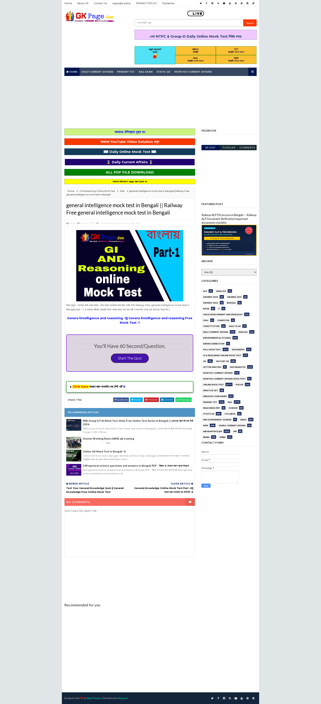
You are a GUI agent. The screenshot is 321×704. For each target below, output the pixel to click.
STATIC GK (208, 414)
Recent (210, 147)
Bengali (231, 303)
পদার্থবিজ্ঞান (222, 437)
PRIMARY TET (210, 402)
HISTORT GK (222, 361)
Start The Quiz (130, 358)
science (233, 408)
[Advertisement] (160, 101)
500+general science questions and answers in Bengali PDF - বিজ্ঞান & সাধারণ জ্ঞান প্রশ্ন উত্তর (136, 465)
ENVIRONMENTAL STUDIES (217, 338)
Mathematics (238, 367)
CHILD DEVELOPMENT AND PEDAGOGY (223, 314)
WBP (205, 425)
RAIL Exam (146, 71)
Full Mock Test (212, 349)
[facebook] (206, 3)
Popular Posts (229, 148)
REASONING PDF (211, 408)
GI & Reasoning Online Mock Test (117, 223)
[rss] (218, 3)
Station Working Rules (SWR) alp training (108, 438)
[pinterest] (235, 3)
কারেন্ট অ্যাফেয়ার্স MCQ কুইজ (212, 431)
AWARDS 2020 (210, 297)
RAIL (138, 223)
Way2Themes (94, 698)
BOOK (206, 309)
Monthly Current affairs (193, 71)
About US (82, 3)
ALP (205, 291)
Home (68, 3)
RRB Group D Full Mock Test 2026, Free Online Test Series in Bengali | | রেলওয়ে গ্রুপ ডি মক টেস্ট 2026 (138, 422)
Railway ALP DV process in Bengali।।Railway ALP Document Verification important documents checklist (228, 218)
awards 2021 (234, 297)
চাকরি (234, 431)
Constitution (211, 326)
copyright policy (121, 3)
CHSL (205, 320)
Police (239, 384)
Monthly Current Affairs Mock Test (224, 379)
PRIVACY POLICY (146, 3)
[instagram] (212, 3)
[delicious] (253, 3)
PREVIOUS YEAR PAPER (215, 396)
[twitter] (200, 3)
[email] (224, 3)
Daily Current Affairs (97, 71)
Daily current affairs (215, 332)
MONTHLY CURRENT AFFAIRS (218, 373)
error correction (213, 344)
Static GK (164, 71)
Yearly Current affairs (232, 425)
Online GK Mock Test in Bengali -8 (104, 451)
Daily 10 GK (235, 326)
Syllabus (230, 414)
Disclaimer (168, 3)
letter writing (212, 367)
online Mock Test (213, 384)
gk (204, 361)
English (243, 332)
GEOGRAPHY (238, 349)
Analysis (221, 291)
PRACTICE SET (210, 390)
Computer (223, 320)
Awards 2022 (210, 303)
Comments (247, 147)
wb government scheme (217, 420)
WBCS (243, 420)
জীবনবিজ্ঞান (206, 437)
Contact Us (100, 3)
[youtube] (229, 3)
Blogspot (123, 698)
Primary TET (126, 71)
